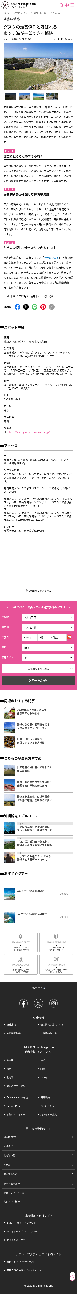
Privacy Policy (14, 1106)
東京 (9, 1068)
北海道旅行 (9, 1155)
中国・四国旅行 (12, 1183)
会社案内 (11, 1024)
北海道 (10, 1077)
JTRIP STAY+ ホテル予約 (20, 1261)
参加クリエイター (16, 1114)
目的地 (5, 627)
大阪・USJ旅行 (12, 1201)
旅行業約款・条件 (49, 1033)
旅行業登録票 (14, 1033)
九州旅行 (8, 1164)
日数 (4, 647)
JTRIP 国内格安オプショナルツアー (25, 1270)
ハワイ (43, 1077)
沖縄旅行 (8, 1146)
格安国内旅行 (11, 1137)
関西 (42, 1068)
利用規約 (45, 1097)
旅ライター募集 (48, 1114)
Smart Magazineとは (17, 1097)
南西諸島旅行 (11, 1174)
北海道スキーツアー (17, 1240)
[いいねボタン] (72, 1276)
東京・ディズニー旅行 (15, 1193)
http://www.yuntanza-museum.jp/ (29, 432)
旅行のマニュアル (16, 1086)
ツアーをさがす (38, 680)
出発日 (5, 637)
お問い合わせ (47, 1106)
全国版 (10, 1060)
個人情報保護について (52, 1024)
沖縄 (42, 1060)
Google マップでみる (40, 590)
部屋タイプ (7, 657)
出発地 (5, 616)
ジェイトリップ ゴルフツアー (22, 1231)
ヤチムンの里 (51, 257)
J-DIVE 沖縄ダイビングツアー (22, 1223)
